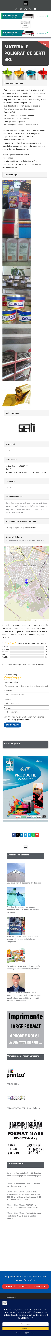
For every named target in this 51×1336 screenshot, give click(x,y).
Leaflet (33, 620)
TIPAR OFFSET (12, 487)
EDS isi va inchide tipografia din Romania (24, 883)
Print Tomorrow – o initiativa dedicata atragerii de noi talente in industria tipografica (22, 939)
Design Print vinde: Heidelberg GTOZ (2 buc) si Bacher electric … (24, 1216)
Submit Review (12, 725)
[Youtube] (25, 9)
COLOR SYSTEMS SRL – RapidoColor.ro (23, 1108)
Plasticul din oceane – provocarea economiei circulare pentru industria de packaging (23, 909)
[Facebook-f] (16, 9)
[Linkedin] (35, 9)
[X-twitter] (30, 9)
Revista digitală (12, 743)
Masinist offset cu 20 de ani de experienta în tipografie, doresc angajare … (24, 1175)
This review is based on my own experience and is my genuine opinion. (27, 718)
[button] (26, 3)
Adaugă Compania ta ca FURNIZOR (25, 1286)
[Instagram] (21, 9)
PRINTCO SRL (13, 1084)
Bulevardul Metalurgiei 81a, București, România (25, 540)
